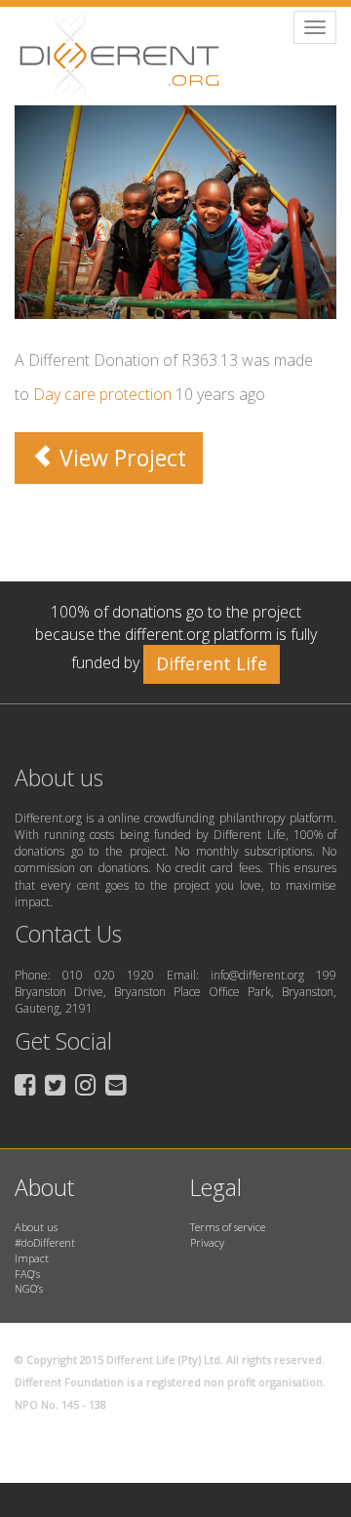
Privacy (207, 1242)
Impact (32, 1258)
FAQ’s (27, 1273)
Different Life (211, 663)
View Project (120, 457)
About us (36, 1226)
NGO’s (29, 1288)
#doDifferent (45, 1242)
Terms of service (227, 1226)
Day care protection (102, 394)
